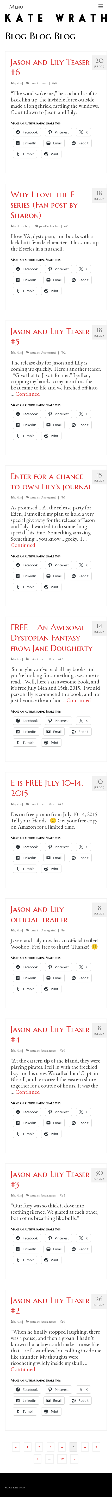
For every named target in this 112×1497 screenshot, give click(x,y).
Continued (27, 393)
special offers (47, 659)
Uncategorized (48, 352)
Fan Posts (54, 226)
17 (62, 1459)
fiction (44, 1050)
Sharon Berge (24, 226)
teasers (44, 83)
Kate (19, 83)
